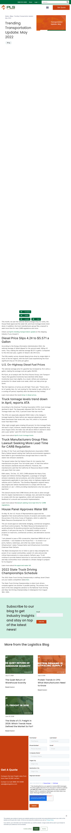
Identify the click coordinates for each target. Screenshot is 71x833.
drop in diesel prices (29, 395)
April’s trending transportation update (22, 332)
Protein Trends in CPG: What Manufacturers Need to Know (51, 682)
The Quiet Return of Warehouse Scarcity (15, 681)
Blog (11, 16)
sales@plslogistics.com (9, 784)
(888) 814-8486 (22, 2)
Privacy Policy (50, 820)
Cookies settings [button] (27, 828)
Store (30, 2)
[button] (47, 7)
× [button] (66, 815)
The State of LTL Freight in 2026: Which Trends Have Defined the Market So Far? (19, 723)
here (27, 580)
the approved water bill (22, 565)
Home (7, 16)
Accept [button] (36, 828)
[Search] (67, 2)
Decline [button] (44, 828)
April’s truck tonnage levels (23, 435)
